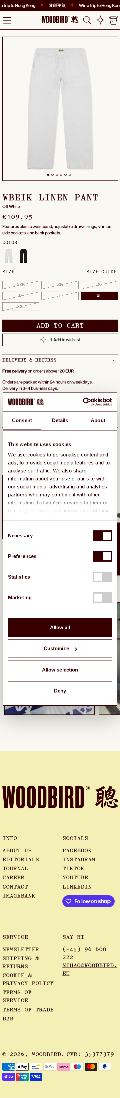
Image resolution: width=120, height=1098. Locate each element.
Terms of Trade (28, 1009)
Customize (56, 648)
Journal (15, 868)
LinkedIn (77, 887)
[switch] (102, 556)
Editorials (20, 859)
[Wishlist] (100, 20)
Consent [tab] (22, 420)
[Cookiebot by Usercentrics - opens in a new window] (84, 402)
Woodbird (46, 1054)
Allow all (60, 627)
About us (17, 850)
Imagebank (18, 896)
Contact (15, 887)
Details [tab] (60, 420)
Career (13, 877)
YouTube (75, 877)
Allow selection (60, 670)
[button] (87, 20)
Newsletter (20, 949)
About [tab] (98, 420)
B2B (7, 1018)
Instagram (78, 859)
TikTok (73, 868)
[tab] (48, 175)
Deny (60, 690)
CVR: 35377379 (90, 1054)
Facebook (77, 850)
